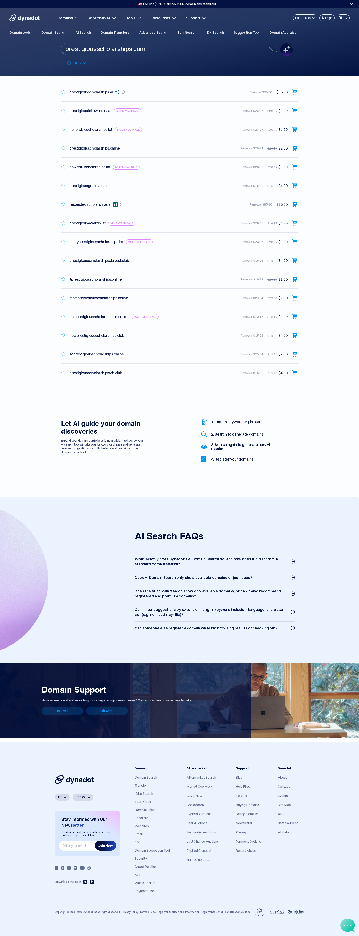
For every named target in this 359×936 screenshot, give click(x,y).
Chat (109, 711)
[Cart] (343, 17)
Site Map (284, 805)
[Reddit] (89, 868)
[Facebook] (56, 868)
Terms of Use (148, 912)
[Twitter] (75, 868)
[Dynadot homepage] (24, 17)
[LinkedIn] (69, 868)
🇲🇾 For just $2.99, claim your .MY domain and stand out (177, 4)
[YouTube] (82, 868)
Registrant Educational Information (178, 912)
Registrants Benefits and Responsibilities (226, 912)
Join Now (105, 845)
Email (64, 711)
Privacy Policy (130, 912)
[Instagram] (62, 868)
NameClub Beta (198, 860)
